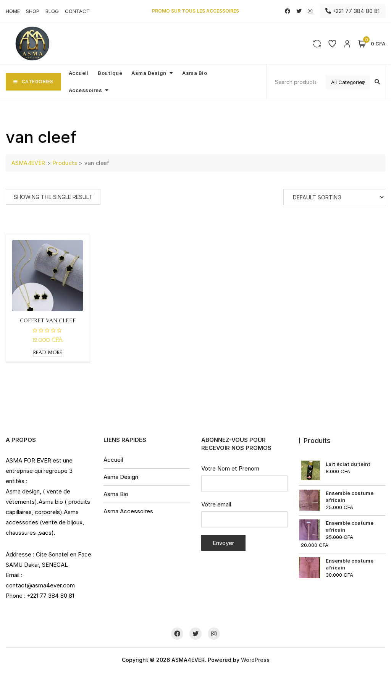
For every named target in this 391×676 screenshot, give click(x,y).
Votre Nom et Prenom (230, 468)
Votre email (216, 504)
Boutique (110, 73)
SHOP (32, 11)
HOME (13, 11)
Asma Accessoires (128, 511)
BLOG (52, 11)
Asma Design (148, 73)
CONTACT (77, 11)
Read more (47, 352)
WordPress (255, 660)
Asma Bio (194, 73)
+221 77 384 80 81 (355, 11)
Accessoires (85, 90)
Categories (37, 81)
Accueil (79, 73)
